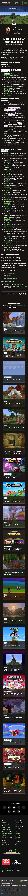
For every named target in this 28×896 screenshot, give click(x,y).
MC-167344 (7, 213)
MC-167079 (7, 197)
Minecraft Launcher (8, 259)
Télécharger (17, 837)
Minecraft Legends (6, 827)
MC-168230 (7, 242)
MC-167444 (7, 224)
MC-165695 (7, 174)
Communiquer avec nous (20, 839)
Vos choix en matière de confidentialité (12, 892)
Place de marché (18, 822)
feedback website (18, 284)
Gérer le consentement (20, 871)
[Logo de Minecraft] (6, 3)
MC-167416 (7, 219)
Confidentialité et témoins (6, 883)
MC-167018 (7, 194)
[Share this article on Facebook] (24, 294)
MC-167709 (7, 229)
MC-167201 (7, 199)
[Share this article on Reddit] (20, 294)
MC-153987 (7, 171)
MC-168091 (7, 236)
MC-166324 (7, 187)
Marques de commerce (17, 888)
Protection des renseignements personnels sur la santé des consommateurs (13, 886)
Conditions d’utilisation (5, 888)
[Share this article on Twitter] (16, 294)
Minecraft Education (6, 829)
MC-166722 (7, 190)
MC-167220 (7, 206)
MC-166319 (7, 183)
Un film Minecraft (6, 844)
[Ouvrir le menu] (25, 2)
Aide (16, 831)
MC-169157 (7, 249)
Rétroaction (17, 833)
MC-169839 (7, 79)
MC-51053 (6, 162)
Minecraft (4, 822)
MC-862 (6, 153)
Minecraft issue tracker (10, 278)
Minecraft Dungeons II (7, 824)
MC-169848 (7, 90)
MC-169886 (7, 93)
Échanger (17, 845)
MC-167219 (7, 203)
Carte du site (17, 835)
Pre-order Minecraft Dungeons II (13, 10)
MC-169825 (7, 74)
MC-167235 (7, 210)
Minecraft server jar (9, 273)
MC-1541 (6, 158)
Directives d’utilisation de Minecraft (7, 871)
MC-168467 (7, 245)
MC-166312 (7, 180)
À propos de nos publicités (6, 890)
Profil (16, 843)
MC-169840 (7, 84)
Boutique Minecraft (19, 824)
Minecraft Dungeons (6, 825)
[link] (4, 807)
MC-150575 (7, 166)
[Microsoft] (24, 880)
